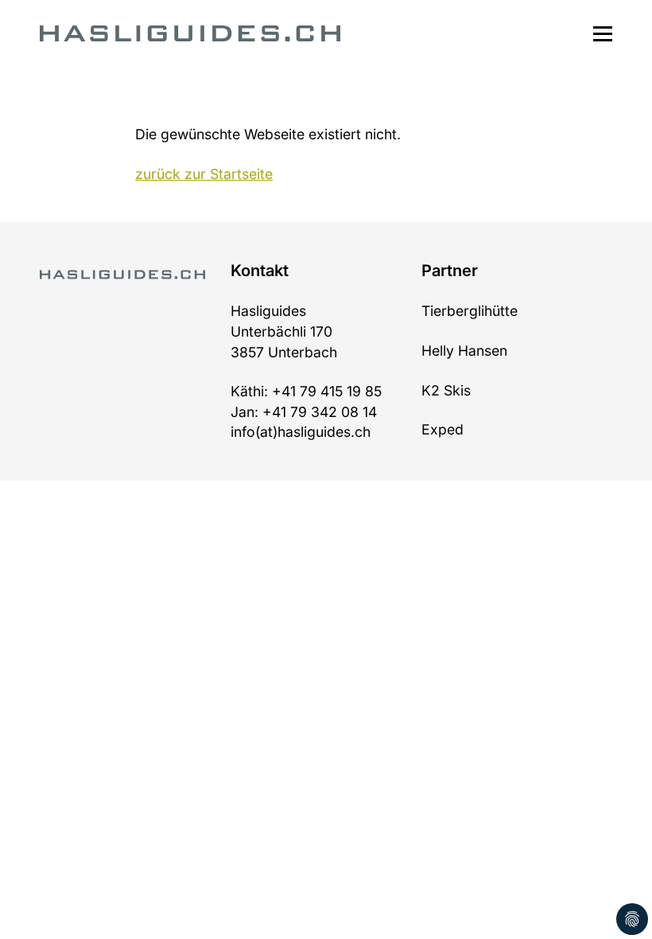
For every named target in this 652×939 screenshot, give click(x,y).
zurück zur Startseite (204, 174)
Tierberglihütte (469, 310)
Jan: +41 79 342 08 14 (304, 411)
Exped (442, 429)
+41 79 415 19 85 (327, 391)
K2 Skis (446, 390)
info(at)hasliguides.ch (301, 431)
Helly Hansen (464, 350)
